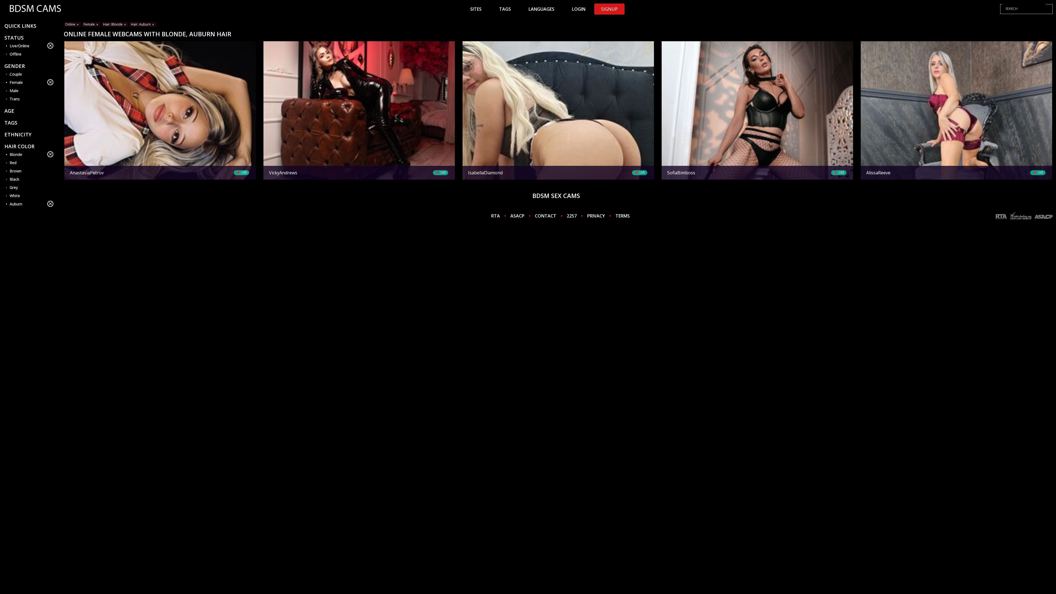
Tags (505, 9)
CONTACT (545, 216)
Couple (16, 74)
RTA (495, 216)
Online (70, 24)
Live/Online (19, 45)
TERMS (622, 216)
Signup (609, 9)
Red (13, 162)
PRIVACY (596, 216)
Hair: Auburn (141, 24)
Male (14, 90)
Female (16, 82)
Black (14, 179)
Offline (15, 54)
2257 (572, 216)
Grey (14, 187)
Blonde (16, 154)
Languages (541, 9)
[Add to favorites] (71, 46)
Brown (15, 171)
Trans (15, 98)
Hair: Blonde (113, 24)
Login (578, 9)
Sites (476, 9)
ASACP (517, 216)
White (15, 195)
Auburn (16, 204)
